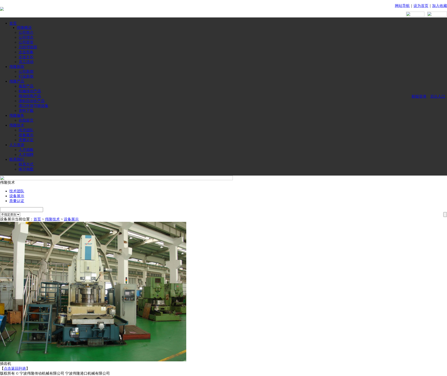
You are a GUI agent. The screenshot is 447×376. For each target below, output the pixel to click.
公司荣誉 (26, 42)
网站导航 (402, 6)
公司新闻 (26, 71)
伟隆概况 (24, 28)
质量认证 (26, 140)
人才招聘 (26, 154)
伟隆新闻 (16, 67)
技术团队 (26, 130)
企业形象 (26, 52)
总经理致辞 (28, 47)
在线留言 (26, 120)
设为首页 (420, 6)
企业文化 (26, 57)
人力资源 (16, 145)
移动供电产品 (30, 96)
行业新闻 (26, 76)
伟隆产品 (16, 81)
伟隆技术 (16, 125)
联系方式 (26, 164)
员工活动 (26, 62)
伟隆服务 (16, 115)
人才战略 (26, 150)
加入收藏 (439, 6)
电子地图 (26, 169)
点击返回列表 (15, 368)
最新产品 (26, 86)
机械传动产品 (30, 91)
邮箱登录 (419, 96)
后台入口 (437, 96)
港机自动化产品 (32, 101)
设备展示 (26, 135)
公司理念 (26, 37)
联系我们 (16, 159)
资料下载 (26, 111)
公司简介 (26, 32)
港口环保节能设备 (33, 106)
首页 (13, 23)
